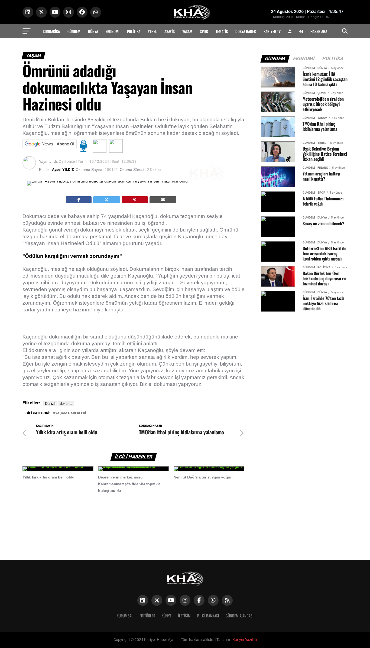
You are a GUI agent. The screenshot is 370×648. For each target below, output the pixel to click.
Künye (166, 615)
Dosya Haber (245, 31)
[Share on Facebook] (79, 199)
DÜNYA (93, 31)
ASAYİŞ (169, 31)
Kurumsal (125, 615)
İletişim (184, 615)
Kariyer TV (272, 31)
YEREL (152, 31)
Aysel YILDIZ (63, 169)
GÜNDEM (73, 31)
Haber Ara (318, 31)
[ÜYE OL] (290, 31)
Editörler (147, 615)
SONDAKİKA (51, 31)
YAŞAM (187, 31)
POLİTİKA (133, 31)
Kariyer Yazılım (244, 639)
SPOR (204, 31)
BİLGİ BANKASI (208, 615)
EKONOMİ (112, 31)
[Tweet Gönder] (106, 199)
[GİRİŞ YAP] (301, 31)
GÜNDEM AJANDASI (240, 615)
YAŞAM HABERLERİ (70, 413)
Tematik (222, 31)
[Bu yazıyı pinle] (135, 199)
